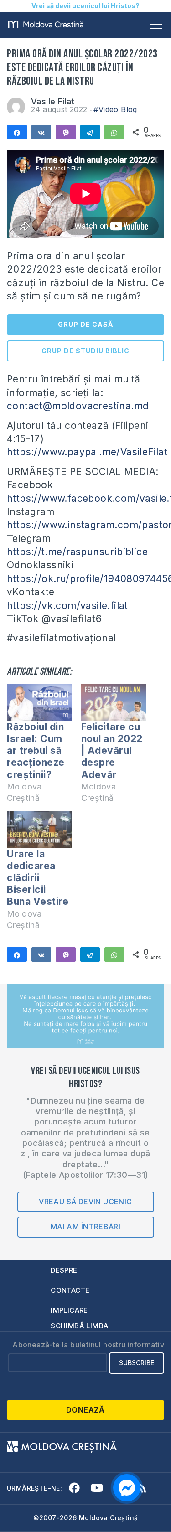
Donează (85, 1409)
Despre (64, 1270)
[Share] (16, 132)
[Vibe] (65, 132)
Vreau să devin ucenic (85, 1201)
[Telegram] (90, 132)
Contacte (70, 1290)
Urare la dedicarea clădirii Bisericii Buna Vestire (37, 878)
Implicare (69, 1310)
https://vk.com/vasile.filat (67, 605)
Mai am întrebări (85, 1226)
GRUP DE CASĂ (85, 324)
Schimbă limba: (80, 1325)
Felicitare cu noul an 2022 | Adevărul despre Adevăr (112, 750)
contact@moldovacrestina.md (78, 406)
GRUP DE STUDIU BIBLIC (85, 351)
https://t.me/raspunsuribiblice (77, 551)
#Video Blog (115, 109)
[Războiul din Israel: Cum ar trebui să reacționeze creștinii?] (39, 702)
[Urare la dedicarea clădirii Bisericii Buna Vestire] (39, 829)
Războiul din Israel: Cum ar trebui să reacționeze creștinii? (36, 750)
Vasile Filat (53, 101)
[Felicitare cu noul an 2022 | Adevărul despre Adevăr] (113, 702)
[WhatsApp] (114, 132)
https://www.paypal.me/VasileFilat (87, 452)
